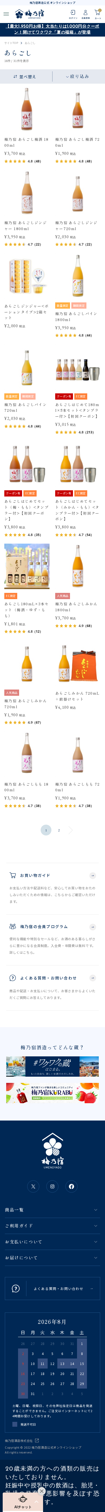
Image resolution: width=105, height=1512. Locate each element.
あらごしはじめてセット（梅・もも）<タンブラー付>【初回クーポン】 (26, 509)
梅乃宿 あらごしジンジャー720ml (76, 225)
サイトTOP (11, 43)
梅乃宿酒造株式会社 (19, 1440)
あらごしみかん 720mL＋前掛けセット (77, 696)
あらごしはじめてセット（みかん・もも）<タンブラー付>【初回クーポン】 (77, 509)
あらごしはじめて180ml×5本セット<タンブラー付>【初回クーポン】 (77, 410)
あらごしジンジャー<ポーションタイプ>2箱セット (26, 311)
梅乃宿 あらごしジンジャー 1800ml (25, 225)
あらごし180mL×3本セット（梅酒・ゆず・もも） (26, 609)
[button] (23, 1502)
